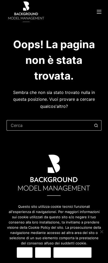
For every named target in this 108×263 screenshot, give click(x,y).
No (43, 252)
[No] (101, 231)
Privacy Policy (72, 252)
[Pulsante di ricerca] (96, 125)
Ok (24, 252)
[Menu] (99, 11)
